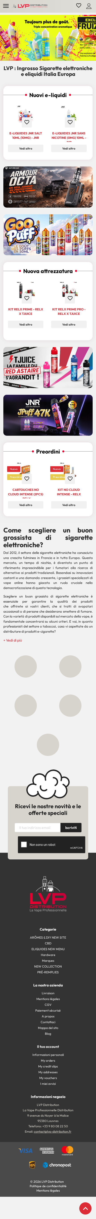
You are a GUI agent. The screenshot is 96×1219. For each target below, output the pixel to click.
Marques (48, 961)
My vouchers (48, 1078)
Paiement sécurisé (48, 1010)
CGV (48, 1005)
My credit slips (48, 1066)
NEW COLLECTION (48, 966)
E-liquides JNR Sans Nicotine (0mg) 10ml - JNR (69, 137)
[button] (12, 640)
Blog (48, 1034)
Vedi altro (25, 148)
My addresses (48, 1072)
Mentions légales (48, 999)
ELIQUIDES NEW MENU (48, 949)
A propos (48, 1016)
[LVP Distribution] (48, 893)
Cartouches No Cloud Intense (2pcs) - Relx (25, 494)
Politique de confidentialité (48, 1186)
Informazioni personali (48, 1055)
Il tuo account (48, 1046)
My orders (48, 1061)
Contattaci (48, 1022)
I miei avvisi (48, 1084)
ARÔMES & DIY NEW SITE (48, 938)
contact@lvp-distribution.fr (52, 1132)
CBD (48, 943)
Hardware (48, 955)
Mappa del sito (48, 1028)
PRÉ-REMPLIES (48, 972)
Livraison (48, 993)
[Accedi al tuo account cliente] (89, 5)
